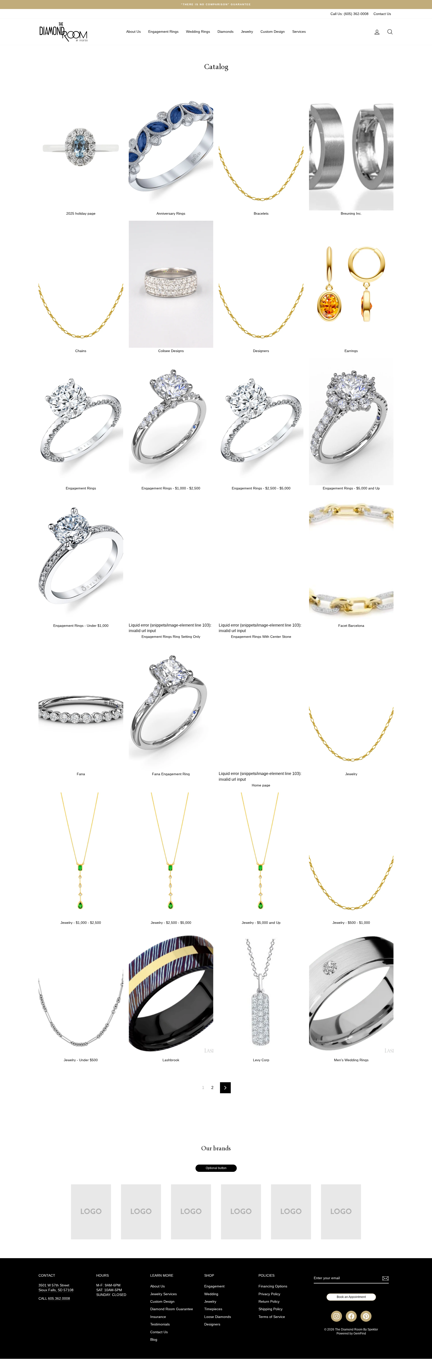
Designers (212, 1324)
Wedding (211, 1294)
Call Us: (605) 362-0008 (349, 14)
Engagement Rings (163, 32)
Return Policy (269, 1301)
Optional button (216, 1168)
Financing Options (272, 1286)
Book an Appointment (351, 1297)
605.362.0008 (59, 1298)
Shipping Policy (270, 1309)
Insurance (158, 1317)
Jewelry (247, 32)
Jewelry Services (163, 1294)
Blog (153, 1339)
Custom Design (272, 32)
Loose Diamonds (217, 1317)
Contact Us (382, 14)
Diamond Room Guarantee (171, 1309)
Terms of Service (271, 1317)
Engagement (214, 1286)
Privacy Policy (269, 1294)
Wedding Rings (198, 32)
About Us (133, 32)
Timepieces (213, 1309)
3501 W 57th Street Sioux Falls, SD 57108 (56, 1287)
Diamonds (226, 32)
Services (299, 32)
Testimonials (160, 1324)
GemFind (360, 1333)
